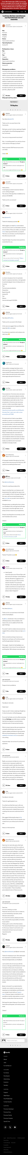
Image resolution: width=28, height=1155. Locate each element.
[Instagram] (5, 1127)
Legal (5, 1138)
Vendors (6, 1085)
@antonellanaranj (9, 482)
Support (6, 1092)
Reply (21, 95)
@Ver (9, 328)
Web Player (7, 1095)
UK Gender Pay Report (8, 1152)
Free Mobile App (8, 1098)
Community (8, 12)
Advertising (7, 1079)
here (16, 225)
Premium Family (8, 1115)
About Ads (13, 1142)
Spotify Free (7, 1121)
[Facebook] (15, 1127)
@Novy (6, 619)
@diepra (10, 608)
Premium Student (8, 1118)
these (3, 231)
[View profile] (3, 25)
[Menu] (25, 12)
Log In (21, 11)
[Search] (18, 12)
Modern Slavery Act (7, 1147)
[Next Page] (20, 109)
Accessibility (6, 1145)
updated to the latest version (9, 735)
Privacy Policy (6, 1140)
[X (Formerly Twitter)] (10, 1127)
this (21, 817)
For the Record (7, 1065)
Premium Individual (8, 1109)
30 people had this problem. (9, 98)
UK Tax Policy (6, 1149)
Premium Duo (7, 1112)
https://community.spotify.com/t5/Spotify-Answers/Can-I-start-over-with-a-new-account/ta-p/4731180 (13, 412)
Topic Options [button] (13, 102)
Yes (17, 1035)
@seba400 (11, 119)
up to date (7, 498)
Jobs (5, 1062)
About (5, 1059)
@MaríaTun (10, 318)
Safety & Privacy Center (11, 1138)
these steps (5, 8)
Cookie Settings (7, 1142)
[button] (25, 26)
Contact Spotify (8, 1102)
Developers (7, 1076)
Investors (6, 1082)
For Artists (6, 1073)
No (11, 1035)
